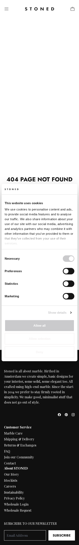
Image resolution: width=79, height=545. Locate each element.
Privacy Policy (14, 498)
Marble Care (13, 433)
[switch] (68, 271)
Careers (10, 486)
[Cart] (72, 8)
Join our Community (19, 457)
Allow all (39, 325)
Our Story (11, 474)
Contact (10, 463)
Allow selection (39, 338)
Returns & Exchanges (20, 445)
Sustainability (14, 492)
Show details (57, 312)
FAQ (7, 451)
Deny (39, 352)
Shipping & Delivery (19, 439)
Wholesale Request (17, 510)
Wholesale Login (16, 504)
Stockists (10, 480)
